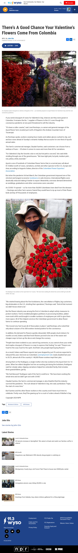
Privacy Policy (33, 527)
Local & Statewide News (21, 438)
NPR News (18, 480)
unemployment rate (45, 355)
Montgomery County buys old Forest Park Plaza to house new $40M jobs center (41, 469)
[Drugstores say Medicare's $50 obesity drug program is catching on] (8, 456)
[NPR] (21, 549)
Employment (32, 518)
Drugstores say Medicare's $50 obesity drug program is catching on (37, 455)
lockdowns (34, 178)
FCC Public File (48, 518)
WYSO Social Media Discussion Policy (66, 518)
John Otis (11, 38)
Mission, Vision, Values (67, 523)
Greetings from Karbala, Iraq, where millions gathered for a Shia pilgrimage (39, 497)
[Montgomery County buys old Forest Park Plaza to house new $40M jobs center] (8, 470)
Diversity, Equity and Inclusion (50, 527)
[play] (5, 9)
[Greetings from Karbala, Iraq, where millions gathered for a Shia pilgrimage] (8, 498)
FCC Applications (49, 522)
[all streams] (75, 9)
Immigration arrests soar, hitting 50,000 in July (30, 483)
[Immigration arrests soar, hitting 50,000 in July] (8, 484)
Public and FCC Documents (33, 522)
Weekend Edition (13, 404)
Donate (70, 3)
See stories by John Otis (11, 425)
